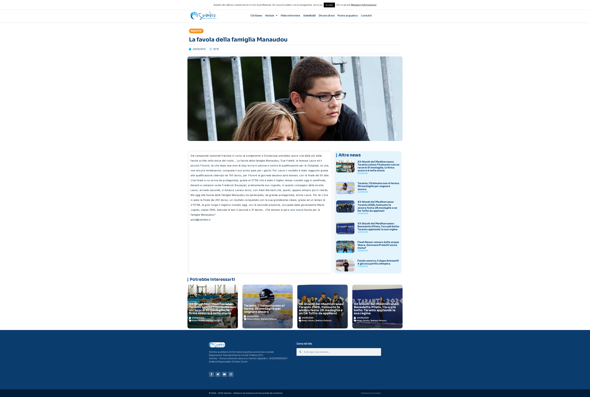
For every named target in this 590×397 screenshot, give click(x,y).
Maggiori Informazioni (363, 4)
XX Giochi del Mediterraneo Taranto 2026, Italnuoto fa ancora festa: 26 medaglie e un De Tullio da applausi (377, 206)
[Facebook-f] (211, 374)
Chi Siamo (256, 15)
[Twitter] (217, 374)
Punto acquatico (348, 15)
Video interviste (290, 15)
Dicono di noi (326, 15)
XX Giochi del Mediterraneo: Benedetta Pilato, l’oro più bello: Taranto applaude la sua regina (378, 226)
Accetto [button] (329, 5)
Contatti (366, 15)
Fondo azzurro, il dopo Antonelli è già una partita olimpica (378, 262)
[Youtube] (224, 374)
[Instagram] (230, 374)
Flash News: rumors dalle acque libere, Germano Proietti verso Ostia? (378, 245)
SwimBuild (309, 15)
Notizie (269, 15)
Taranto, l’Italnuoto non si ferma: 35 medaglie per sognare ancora (378, 186)
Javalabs (377, 393)
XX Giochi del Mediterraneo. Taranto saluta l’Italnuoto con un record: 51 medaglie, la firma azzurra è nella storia (378, 166)
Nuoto (196, 31)
